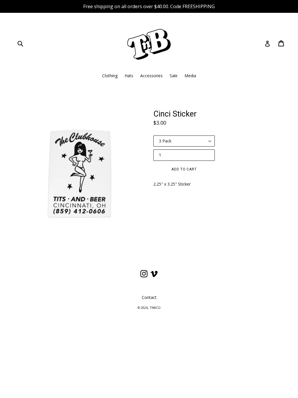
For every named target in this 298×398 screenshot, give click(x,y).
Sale (174, 75)
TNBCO (155, 307)
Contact (149, 297)
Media (190, 75)
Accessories (151, 75)
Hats (129, 75)
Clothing (110, 75)
